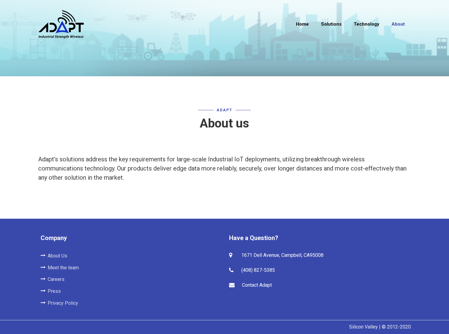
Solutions (331, 24)
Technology (366, 24)
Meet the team (63, 268)
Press (54, 291)
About (398, 24)
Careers (56, 279)
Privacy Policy (63, 303)
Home (302, 24)
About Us (57, 256)
